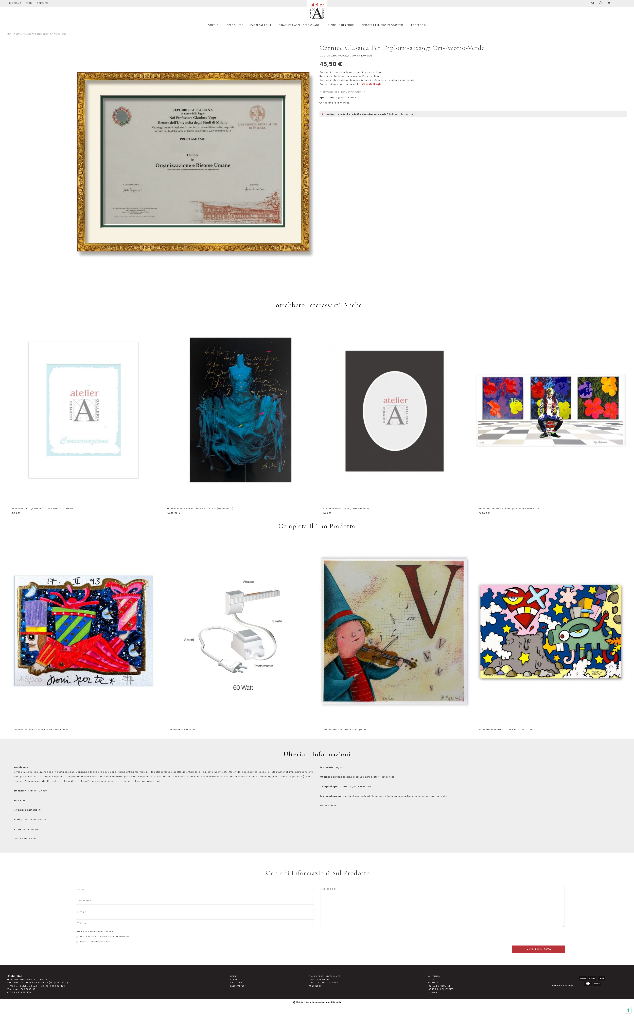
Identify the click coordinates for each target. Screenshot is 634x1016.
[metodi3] (601, 978)
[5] (628, 1010)
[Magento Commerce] (317, 10)
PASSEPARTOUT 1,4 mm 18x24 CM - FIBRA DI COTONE (42, 508)
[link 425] (77, 942)
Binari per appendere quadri (325, 976)
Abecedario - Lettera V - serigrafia (344, 729)
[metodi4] (588, 984)
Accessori (315, 986)
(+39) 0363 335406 (54, 986)
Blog (29, 3)
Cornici (234, 979)
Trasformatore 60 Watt (181, 729)
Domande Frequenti (439, 986)
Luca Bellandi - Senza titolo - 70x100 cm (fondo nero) (200, 508)
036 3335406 (28, 989)
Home (10, 34)
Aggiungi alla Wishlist (336, 102)
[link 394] (593, 3)
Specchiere (236, 982)
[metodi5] (597, 984)
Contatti (42, 3)
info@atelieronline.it (26, 986)
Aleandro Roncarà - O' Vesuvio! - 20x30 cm (505, 729)
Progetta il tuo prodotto (323, 982)
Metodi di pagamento (564, 985)
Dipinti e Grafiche (319, 979)
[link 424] (77, 937)
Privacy (432, 992)
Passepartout (238, 986)
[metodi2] (592, 978)
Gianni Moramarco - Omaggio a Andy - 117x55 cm (508, 508)
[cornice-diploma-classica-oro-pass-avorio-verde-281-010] (193, 165)
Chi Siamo (15, 3)
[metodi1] (583, 978)
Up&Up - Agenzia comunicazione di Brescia (318, 1002)
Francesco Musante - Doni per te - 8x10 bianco (40, 729)
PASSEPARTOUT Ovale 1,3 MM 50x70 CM (346, 508)
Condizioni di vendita (440, 989)
